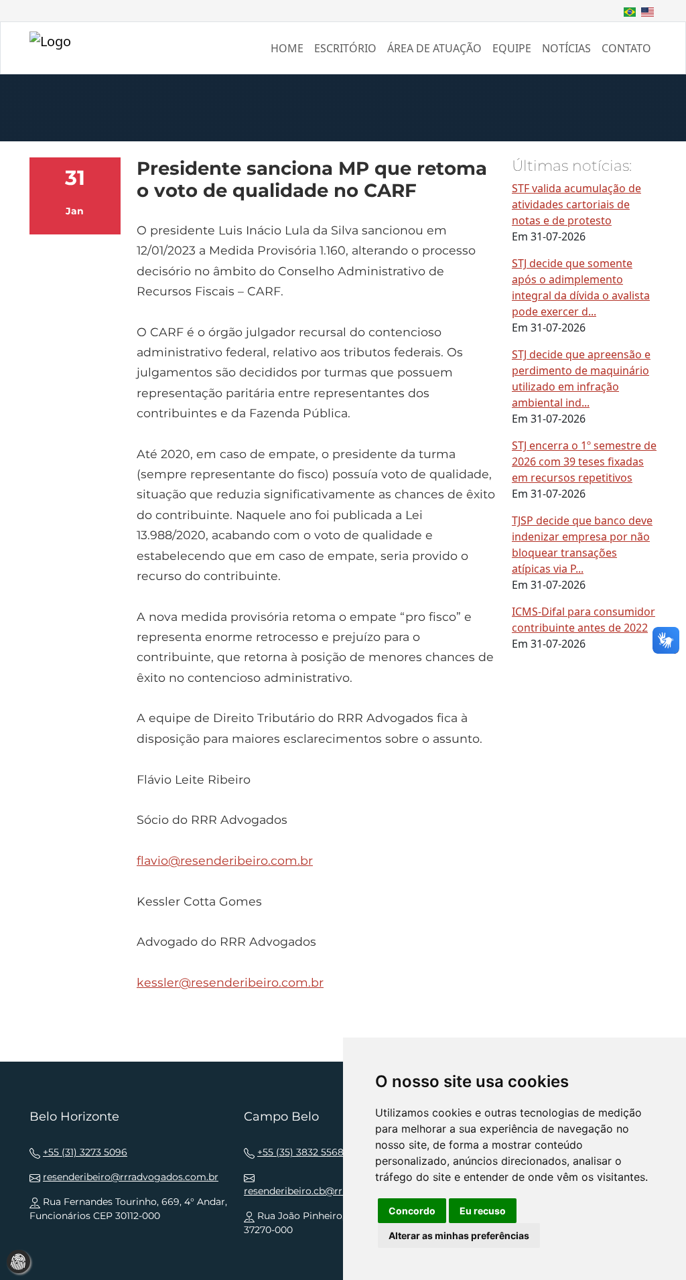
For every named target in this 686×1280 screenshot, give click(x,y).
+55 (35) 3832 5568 (300, 1152)
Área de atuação (434, 48)
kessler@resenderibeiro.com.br (230, 982)
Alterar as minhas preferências (459, 1235)
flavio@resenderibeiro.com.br (225, 860)
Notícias (566, 48)
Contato (626, 48)
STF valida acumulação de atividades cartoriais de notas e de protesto (576, 204)
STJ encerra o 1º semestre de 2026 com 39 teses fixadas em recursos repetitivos (584, 461)
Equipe (511, 48)
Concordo (412, 1210)
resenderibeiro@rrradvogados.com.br (130, 1177)
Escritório (345, 48)
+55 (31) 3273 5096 (85, 1152)
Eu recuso (483, 1210)
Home (287, 48)
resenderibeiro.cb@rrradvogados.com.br (338, 1191)
